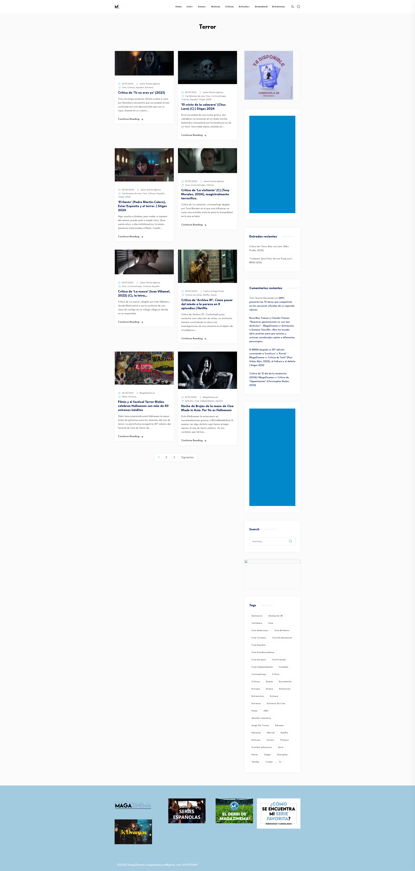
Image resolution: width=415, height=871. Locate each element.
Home (178, 7)
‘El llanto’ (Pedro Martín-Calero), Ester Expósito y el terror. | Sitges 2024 (142, 206)
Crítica (275, 674)
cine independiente (262, 667)
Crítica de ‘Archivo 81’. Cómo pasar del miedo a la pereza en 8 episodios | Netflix (207, 304)
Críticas (229, 7)
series (254, 754)
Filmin (124, 397)
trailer (269, 762)
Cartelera (256, 623)
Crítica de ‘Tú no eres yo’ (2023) (141, 92)
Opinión (219, 401)
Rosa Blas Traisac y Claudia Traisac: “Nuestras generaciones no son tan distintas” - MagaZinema (269, 322)
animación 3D (275, 616)
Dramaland (261, 7)
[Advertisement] (273, 164)
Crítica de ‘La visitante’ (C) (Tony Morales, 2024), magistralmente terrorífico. (205, 194)
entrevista (284, 689)
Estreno (274, 696)
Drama (269, 689)
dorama (255, 689)
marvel (271, 733)
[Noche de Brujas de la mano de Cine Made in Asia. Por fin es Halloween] (207, 388)
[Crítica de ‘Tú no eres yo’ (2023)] (144, 75)
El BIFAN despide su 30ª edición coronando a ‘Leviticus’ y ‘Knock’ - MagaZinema (268, 354)
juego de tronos (260, 725)
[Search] (292, 538)
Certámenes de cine (194, 96)
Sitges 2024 (205, 100)
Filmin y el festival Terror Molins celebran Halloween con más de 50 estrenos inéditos (143, 406)
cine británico (282, 630)
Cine (188, 7)
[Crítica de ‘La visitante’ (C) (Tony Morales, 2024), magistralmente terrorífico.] (207, 172)
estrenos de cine (276, 703)
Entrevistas (278, 7)
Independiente (207, 401)
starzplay (282, 754)
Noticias (215, 7)
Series (201, 7)
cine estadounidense (262, 652)
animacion (256, 616)
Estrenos (149, 88)
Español (140, 88)
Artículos (244, 7)
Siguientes (187, 457)
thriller (255, 762)
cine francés (279, 660)
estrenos (256, 703)
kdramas (256, 733)
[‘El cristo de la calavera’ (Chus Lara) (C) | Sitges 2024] (207, 83)
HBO (266, 711)
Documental (285, 681)
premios (284, 740)
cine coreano (258, 638)
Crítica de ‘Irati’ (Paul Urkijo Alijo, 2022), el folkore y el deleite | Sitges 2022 (272, 361)
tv (280, 762)
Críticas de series (193, 295)
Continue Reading (128, 119)
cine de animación (282, 638)
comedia (283, 667)
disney (269, 681)
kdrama (279, 725)
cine (270, 623)
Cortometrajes (218, 96)
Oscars (270, 740)
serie (280, 747)
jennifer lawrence (261, 718)
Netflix (206, 295)
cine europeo (258, 660)
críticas (255, 681)
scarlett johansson (261, 747)
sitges (267, 754)
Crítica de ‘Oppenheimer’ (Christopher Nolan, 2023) (269, 381)
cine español (258, 645)
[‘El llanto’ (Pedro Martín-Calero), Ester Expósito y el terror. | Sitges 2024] (144, 181)
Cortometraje (258, 674)
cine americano (259, 630)
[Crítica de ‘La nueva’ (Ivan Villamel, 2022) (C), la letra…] (144, 274)
